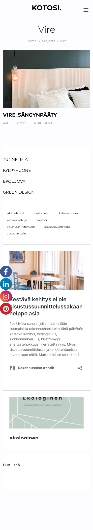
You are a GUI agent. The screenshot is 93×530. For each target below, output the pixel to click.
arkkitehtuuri (15, 213)
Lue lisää (11, 465)
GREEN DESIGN (18, 192)
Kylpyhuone (17, 170)
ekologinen (41, 213)
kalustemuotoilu (70, 213)
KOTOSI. (46, 7)
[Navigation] (86, 10)
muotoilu (43, 220)
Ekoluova (44, 123)
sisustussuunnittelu (57, 226)
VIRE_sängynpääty (30, 115)
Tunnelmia (15, 159)
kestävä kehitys (17, 220)
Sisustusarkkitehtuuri (21, 226)
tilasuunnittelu (16, 233)
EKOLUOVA (14, 181)
